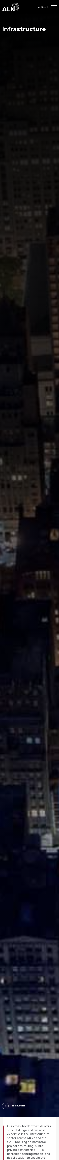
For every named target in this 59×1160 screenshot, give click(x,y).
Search (44, 7)
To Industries (18, 1105)
